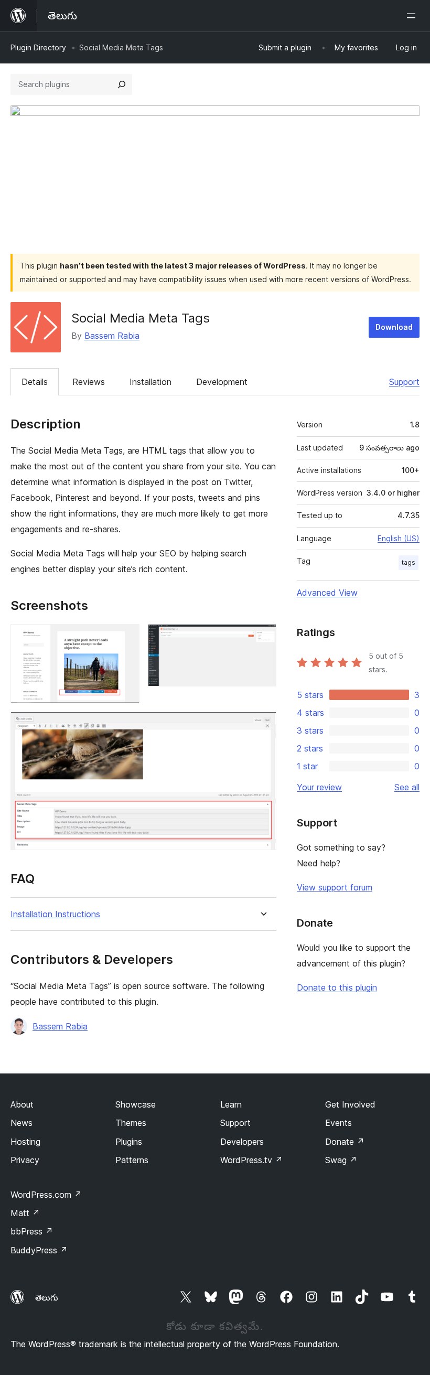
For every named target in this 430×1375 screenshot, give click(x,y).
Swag (341, 1160)
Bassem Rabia (111, 335)
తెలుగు (46, 1297)
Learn (231, 1104)
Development (222, 382)
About (22, 1104)
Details (35, 382)
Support (404, 382)
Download (394, 327)
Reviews (88, 382)
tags (408, 562)
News (21, 1123)
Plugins (128, 1141)
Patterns (131, 1160)
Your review (319, 787)
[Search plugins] (121, 84)
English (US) (399, 538)
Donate (344, 1141)
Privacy (24, 1160)
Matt (25, 1213)
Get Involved (350, 1104)
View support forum (334, 887)
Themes (130, 1123)
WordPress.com (46, 1194)
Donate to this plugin (337, 987)
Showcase (135, 1104)
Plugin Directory (38, 47)
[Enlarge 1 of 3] (125, 638)
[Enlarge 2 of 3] (262, 638)
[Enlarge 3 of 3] (262, 726)
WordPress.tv (251, 1160)
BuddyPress (39, 1250)
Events (338, 1123)
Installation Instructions (55, 914)
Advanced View (327, 592)
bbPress (31, 1231)
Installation (150, 382)
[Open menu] (413, 15)
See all (407, 787)
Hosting (25, 1141)
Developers (242, 1141)
